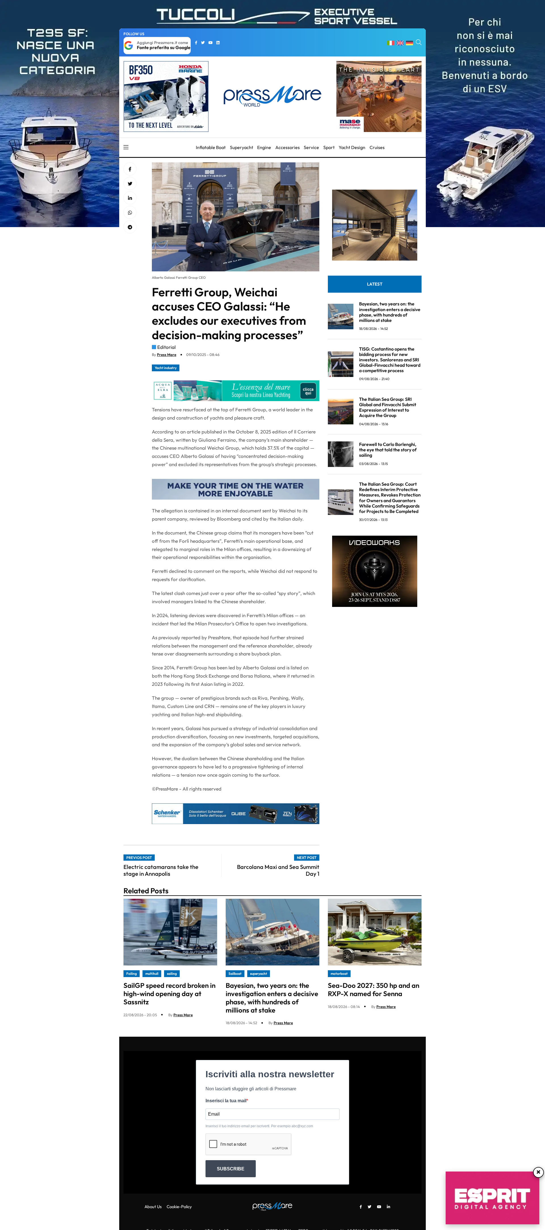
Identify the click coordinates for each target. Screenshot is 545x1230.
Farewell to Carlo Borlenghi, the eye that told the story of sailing (388, 449)
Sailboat (235, 973)
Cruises (377, 147)
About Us (153, 1206)
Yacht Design (352, 147)
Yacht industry (166, 368)
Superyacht (241, 147)
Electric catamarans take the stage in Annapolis (160, 870)
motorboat (339, 973)
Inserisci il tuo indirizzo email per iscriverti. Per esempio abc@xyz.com (259, 1126)
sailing (172, 973)
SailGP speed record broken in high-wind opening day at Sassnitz (169, 993)
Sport (329, 147)
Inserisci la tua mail (226, 1100)
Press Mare (166, 354)
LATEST (374, 284)
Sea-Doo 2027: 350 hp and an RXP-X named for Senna (373, 989)
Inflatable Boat (211, 147)
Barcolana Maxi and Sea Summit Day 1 (278, 870)
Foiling (131, 973)
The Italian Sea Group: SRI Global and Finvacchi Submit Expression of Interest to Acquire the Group (387, 407)
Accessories (287, 147)
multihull (151, 973)
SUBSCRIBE (230, 1168)
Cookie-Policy (179, 1206)
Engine (264, 147)
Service (311, 147)
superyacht (258, 973)
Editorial (166, 347)
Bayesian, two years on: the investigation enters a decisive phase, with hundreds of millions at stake (389, 312)
